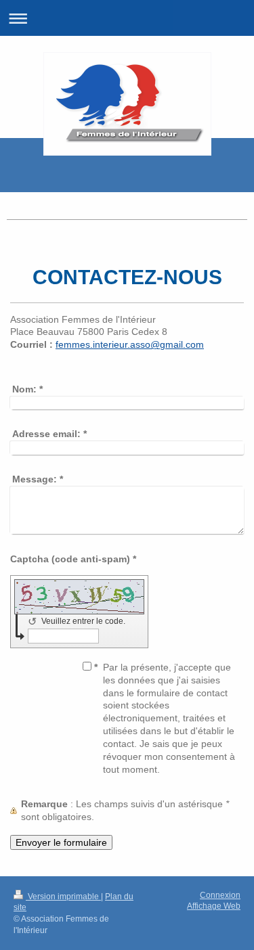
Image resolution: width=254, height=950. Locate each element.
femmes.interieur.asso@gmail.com (130, 344)
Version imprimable (63, 896)
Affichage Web (213, 906)
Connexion (220, 895)
